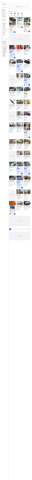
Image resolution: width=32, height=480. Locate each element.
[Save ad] (14, 18)
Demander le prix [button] (13, 66)
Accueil (11, 11)
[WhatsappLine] (13, 32)
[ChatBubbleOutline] (11, 32)
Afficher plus (3, 35)
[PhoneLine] (14, 32)
